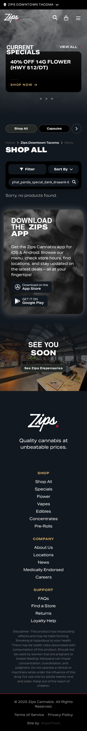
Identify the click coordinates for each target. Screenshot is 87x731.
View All (68, 47)
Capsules (54, 128)
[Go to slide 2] (41, 99)
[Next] (76, 128)
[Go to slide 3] (46, 99)
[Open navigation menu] (78, 19)
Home (10, 142)
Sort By (61, 169)
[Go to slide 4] (52, 99)
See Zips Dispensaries (43, 368)
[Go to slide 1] (35, 99)
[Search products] (55, 18)
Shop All (21, 128)
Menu (68, 142)
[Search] (74, 182)
